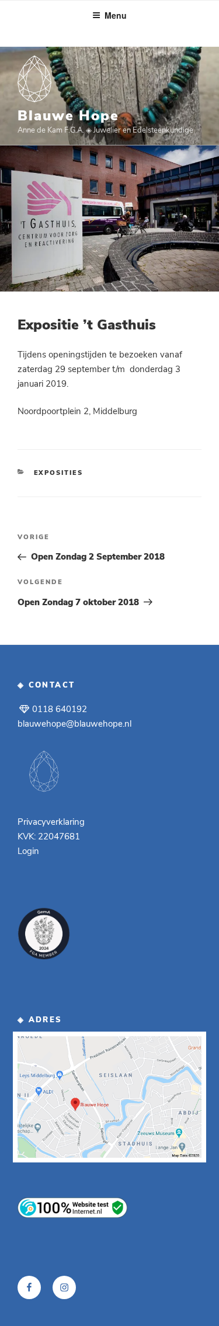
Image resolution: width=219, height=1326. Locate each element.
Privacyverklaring (51, 822)
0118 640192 (58, 709)
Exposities (59, 472)
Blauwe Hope (68, 115)
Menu (116, 15)
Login (28, 851)
